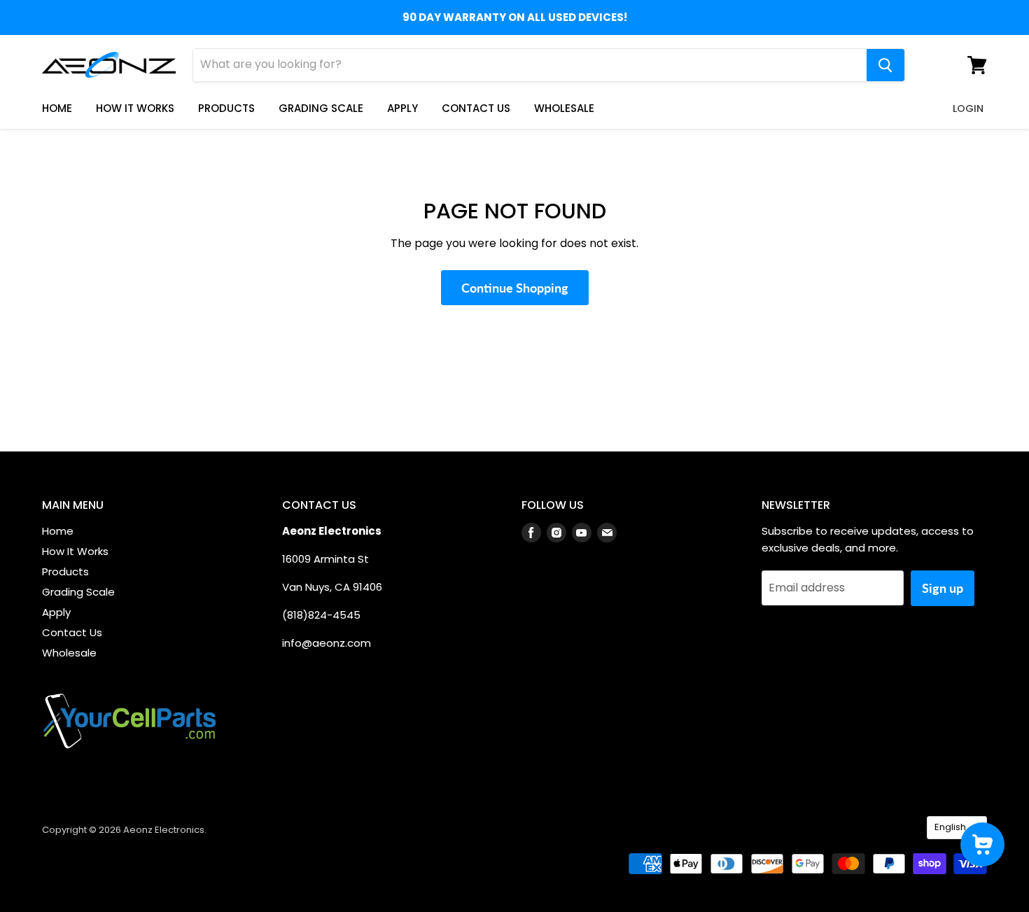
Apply (402, 108)
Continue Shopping (514, 287)
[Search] (885, 65)
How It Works (135, 108)
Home (57, 108)
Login (968, 108)
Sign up (942, 588)
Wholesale (564, 108)
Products (226, 108)
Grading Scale (321, 108)
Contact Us (476, 108)
